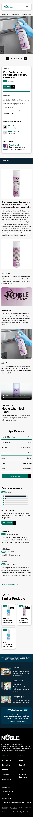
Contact (22, 765)
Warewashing (6, 779)
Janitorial (4, 770)
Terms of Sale (6, 798)
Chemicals (15, 14)
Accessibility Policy (7, 791)
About (21, 760)
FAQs (21, 770)
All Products (6, 14)
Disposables (6, 760)
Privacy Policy (6, 795)
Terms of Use (5, 787)
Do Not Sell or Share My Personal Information (16, 802)
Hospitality (5, 765)
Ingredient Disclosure (23, 775)
